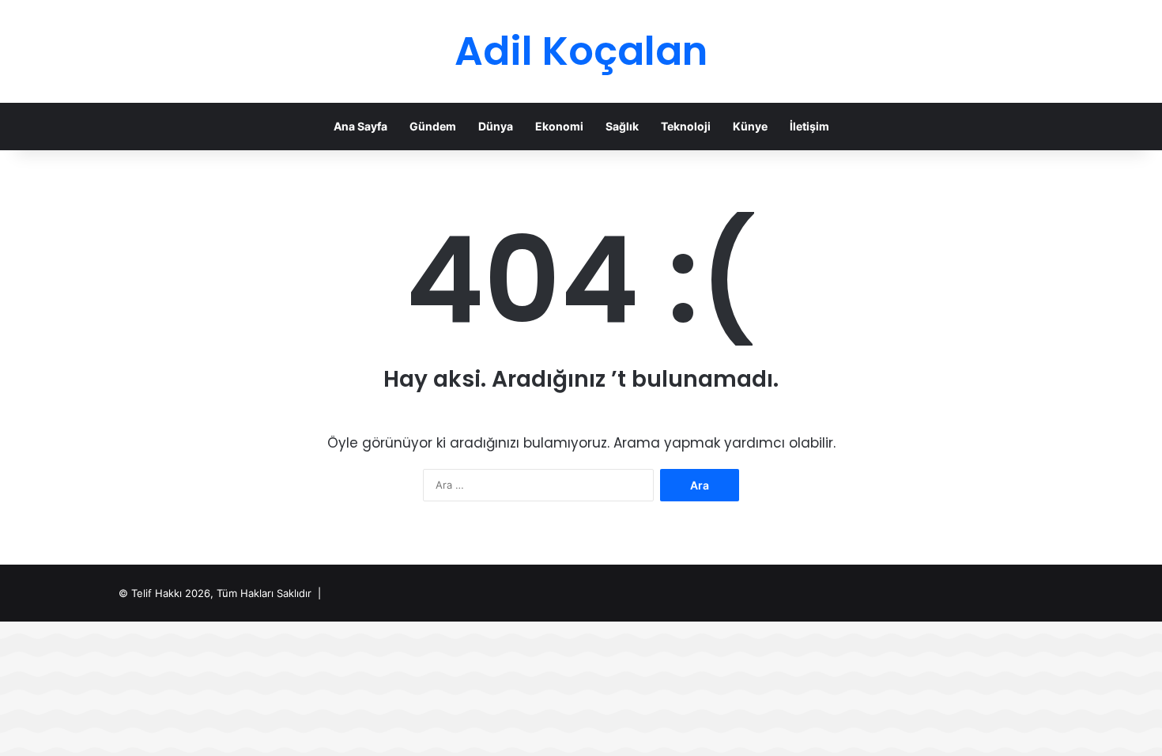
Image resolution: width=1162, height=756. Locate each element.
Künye (750, 126)
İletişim (809, 126)
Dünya (495, 126)
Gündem (432, 126)
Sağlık (622, 126)
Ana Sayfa (360, 126)
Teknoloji (686, 126)
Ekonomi (559, 126)
